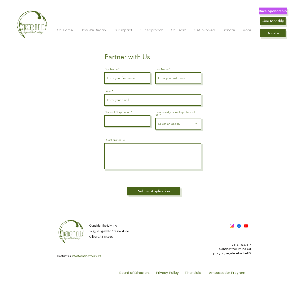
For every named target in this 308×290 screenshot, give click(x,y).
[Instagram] (231, 225)
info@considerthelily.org (86, 256)
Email (108, 91)
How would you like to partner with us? (175, 113)
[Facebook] (239, 225)
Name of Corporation (117, 112)
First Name (111, 69)
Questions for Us (115, 140)
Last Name (161, 69)
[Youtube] (246, 225)
